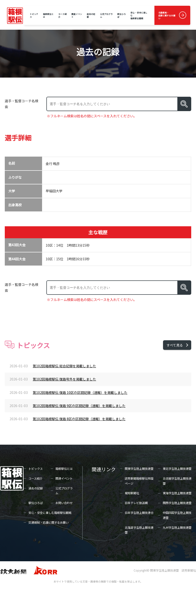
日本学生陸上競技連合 (139, 513)
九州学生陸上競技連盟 (177, 527)
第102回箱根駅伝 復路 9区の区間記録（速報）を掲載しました (79, 405)
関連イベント (76, 15)
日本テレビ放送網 (136, 503)
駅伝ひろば (121, 15)
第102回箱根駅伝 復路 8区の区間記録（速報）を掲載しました (79, 418)
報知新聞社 (132, 493)
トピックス (34, 15)
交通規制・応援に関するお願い (166, 15)
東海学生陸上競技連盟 (177, 493)
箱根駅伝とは (48, 15)
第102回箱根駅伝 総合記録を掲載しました (64, 365)
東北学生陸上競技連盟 (177, 468)
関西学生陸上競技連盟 (177, 503)
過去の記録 (91, 15)
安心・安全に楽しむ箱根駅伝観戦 (139, 15)
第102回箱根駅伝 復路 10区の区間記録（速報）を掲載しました (80, 392)
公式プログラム (106, 15)
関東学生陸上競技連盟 (139, 468)
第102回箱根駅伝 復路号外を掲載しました (64, 379)
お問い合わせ (64, 503)
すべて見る (175, 345)
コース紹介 (62, 15)
